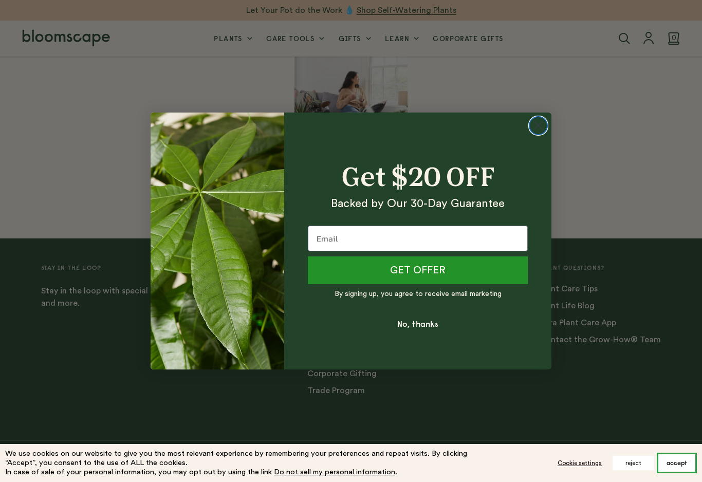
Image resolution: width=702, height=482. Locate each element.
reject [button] (633, 463)
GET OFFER (418, 270)
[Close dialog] (538, 126)
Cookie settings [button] (580, 463)
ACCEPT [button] (677, 463)
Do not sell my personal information (334, 472)
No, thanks (417, 324)
